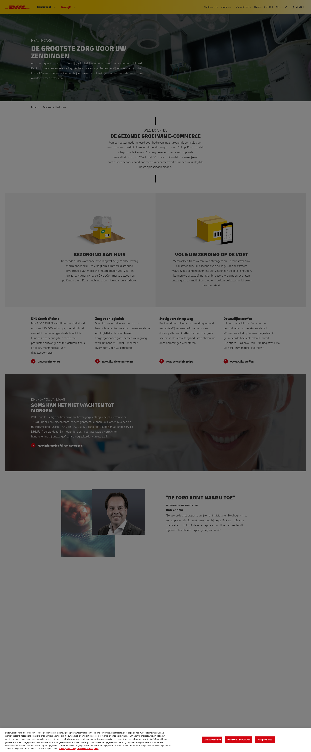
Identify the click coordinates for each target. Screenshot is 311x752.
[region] (155, 740)
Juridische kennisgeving (88, 748)
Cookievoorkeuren (212, 739)
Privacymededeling (67, 748)
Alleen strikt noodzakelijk (238, 739)
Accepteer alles (265, 739)
